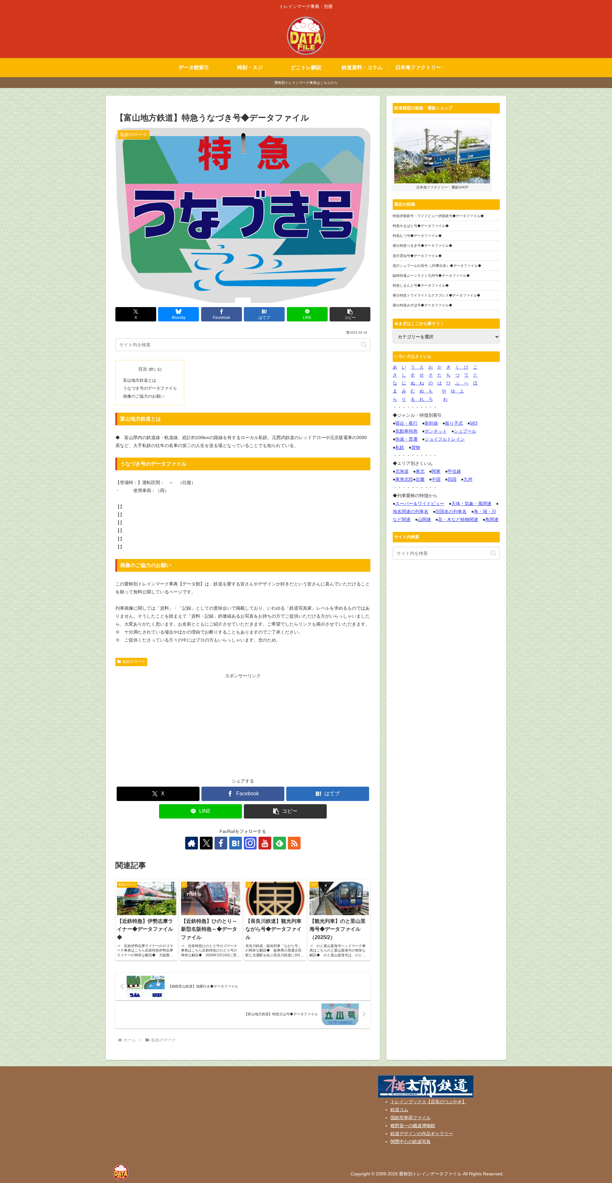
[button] (350, 314)
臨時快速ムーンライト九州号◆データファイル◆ (431, 275)
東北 (420, 471)
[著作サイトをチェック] (191, 843)
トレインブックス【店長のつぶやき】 (428, 1101)
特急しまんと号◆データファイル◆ (421, 285)
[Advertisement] (242, 724)
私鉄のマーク (133, 661)
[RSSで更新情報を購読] (294, 843)
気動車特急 (406, 431)
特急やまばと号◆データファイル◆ (421, 226)
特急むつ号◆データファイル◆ (417, 236)
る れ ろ (422, 399)
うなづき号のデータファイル (150, 388)
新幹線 (431, 423)
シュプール (465, 431)
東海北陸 (404, 479)
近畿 (420, 479)
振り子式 (454, 423)
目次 (142, 368)
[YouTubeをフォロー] (265, 843)
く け (462, 367)
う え (417, 367)
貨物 (415, 447)
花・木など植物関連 (458, 519)
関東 (436, 471)
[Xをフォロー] (206, 843)
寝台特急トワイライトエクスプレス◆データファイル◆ (436, 295)
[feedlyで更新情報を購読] (279, 843)
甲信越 (454, 471)
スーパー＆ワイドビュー (419, 503)
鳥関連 (492, 519)
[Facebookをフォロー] (221, 843)
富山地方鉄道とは (139, 380)
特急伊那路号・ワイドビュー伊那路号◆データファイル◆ (438, 216)
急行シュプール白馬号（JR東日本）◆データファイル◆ (437, 266)
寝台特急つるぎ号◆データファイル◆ (422, 245)
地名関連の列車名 (410, 511)
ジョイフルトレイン (445, 439)
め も (426, 390)
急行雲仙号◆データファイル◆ (417, 256)
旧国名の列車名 (451, 511)
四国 (452, 479)
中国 (436, 479)
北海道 (402, 471)
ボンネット (436, 431)
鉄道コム (399, 1109)
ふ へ (462, 383)
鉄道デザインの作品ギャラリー (421, 1133)
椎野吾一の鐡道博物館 (412, 1125)
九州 (467, 479)
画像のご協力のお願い (143, 396)
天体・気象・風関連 (471, 503)
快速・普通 (406, 439)
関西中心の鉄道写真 (410, 1141)
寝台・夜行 (406, 423)
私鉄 (399, 447)
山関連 (424, 519)
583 (473, 423)
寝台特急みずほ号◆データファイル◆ (422, 305)
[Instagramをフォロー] (250, 843)
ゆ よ (457, 390)
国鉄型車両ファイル (410, 1117)
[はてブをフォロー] (235, 843)
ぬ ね (417, 383)
